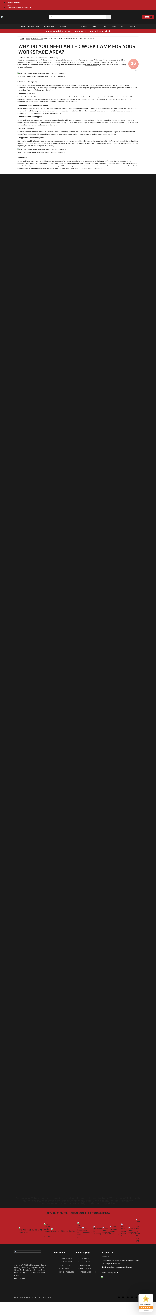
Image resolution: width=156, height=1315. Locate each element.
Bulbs (94, 26)
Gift (122, 26)
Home (23, 26)
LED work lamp (91, 65)
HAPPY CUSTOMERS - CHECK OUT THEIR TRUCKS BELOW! (78, 1213)
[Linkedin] (145, 5)
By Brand (84, 26)
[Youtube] (135, 5)
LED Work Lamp (37, 39)
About (114, 26)
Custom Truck (33, 26)
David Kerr (34, 58)
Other (104, 26)
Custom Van (49, 26)
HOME (22, 39)
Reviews (132, 26)
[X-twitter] (131, 5)
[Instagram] (140, 5)
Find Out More (19, 1279)
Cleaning (62, 26)
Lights (73, 26)
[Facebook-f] (126, 5)
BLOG (28, 39)
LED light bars (34, 168)
